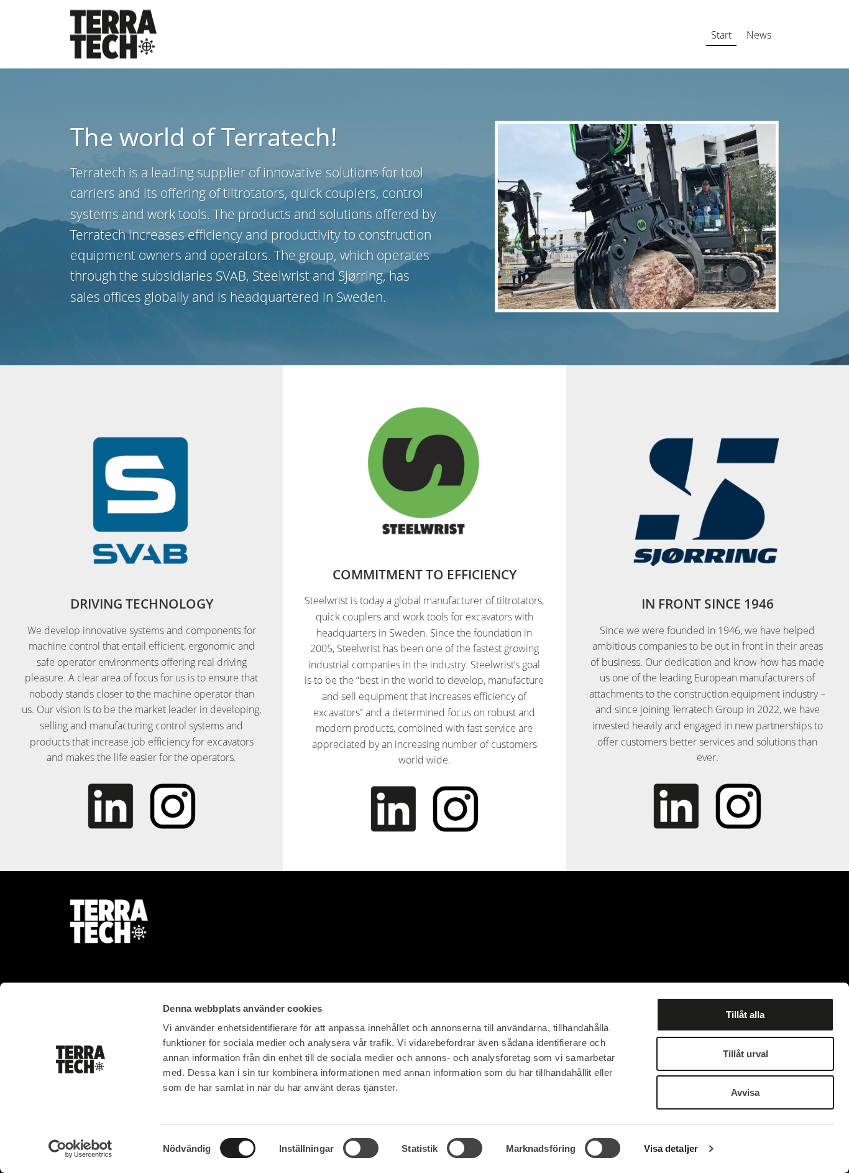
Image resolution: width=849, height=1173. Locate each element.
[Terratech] (113, 34)
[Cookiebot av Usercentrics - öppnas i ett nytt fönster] (80, 1148)
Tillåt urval (745, 1054)
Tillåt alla (745, 1014)
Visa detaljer (671, 1148)
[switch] (361, 1148)
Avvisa (745, 1092)
